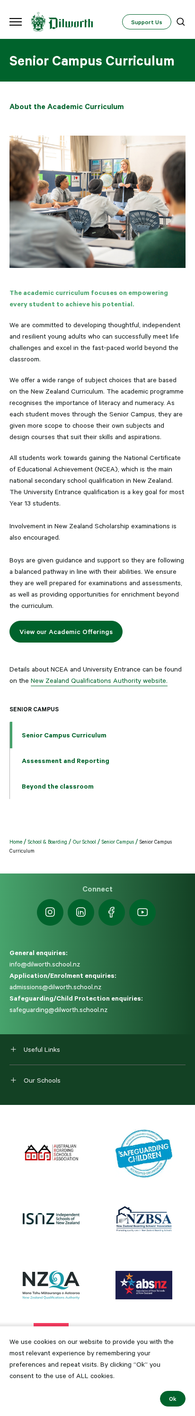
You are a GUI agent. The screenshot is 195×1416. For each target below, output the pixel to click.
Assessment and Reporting (65, 760)
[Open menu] (16, 22)
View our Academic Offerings (66, 631)
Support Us (146, 22)
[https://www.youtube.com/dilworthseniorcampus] (142, 912)
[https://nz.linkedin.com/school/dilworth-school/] (81, 912)
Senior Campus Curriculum (64, 735)
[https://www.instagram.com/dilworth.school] (50, 912)
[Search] (180, 21)
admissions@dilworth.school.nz (55, 987)
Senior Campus (34, 709)
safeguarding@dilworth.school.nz (58, 1009)
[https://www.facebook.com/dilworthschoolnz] (111, 912)
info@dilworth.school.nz (44, 964)
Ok (173, 1398)
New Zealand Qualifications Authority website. (99, 680)
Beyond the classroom (58, 786)
